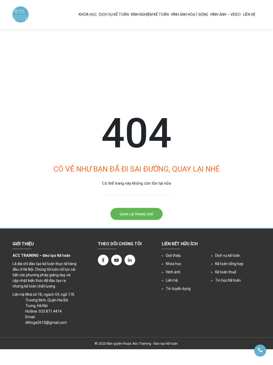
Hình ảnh (173, 272)
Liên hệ (249, 14)
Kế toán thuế (225, 272)
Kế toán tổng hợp (229, 264)
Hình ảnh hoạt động (189, 14)
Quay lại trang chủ (136, 214)
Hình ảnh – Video (225, 14)
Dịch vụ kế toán (114, 14)
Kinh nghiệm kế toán (150, 14)
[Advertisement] (136, 69)
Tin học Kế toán (228, 280)
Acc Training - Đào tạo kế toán (155, 343)
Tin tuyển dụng (178, 288)
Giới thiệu (173, 255)
